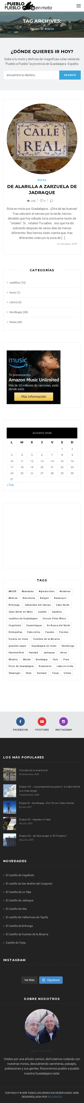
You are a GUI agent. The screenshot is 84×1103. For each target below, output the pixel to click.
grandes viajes (17, 646)
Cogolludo (15, 625)
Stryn (29, 673)
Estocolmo (33, 632)
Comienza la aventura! (33, 770)
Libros (13, 302)
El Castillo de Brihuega (19, 925)
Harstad (33, 652)
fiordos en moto (18, 639)
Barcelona (29, 598)
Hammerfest (16, 652)
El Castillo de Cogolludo (20, 875)
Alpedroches (46, 591)
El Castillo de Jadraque (19, 900)
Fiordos (63, 632)
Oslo (55, 659)
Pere (66, 659)
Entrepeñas (15, 632)
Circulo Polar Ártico (54, 618)
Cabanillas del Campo (38, 605)
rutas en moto (65, 666)
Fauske (49, 632)
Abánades (28, 591)
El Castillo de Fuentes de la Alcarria (27, 934)
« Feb (10, 485)
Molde (27, 659)
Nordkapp (15, 312)
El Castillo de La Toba (18, 892)
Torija (55, 673)
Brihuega (14, 605)
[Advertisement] (42, 538)
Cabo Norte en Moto (21, 611)
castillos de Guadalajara (23, 618)
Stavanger (14, 673)
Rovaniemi (45, 666)
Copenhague (34, 625)
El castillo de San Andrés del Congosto (29, 883)
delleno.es (55, 1096)
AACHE (13, 591)
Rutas (42, 180)
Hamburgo (68, 646)
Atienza (13, 598)
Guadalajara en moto (43, 646)
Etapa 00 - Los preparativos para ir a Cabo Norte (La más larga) (49, 788)
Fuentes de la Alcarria (46, 639)
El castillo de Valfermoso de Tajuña (27, 917)
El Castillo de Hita (16, 908)
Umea (67, 673)
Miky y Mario (42, 1051)
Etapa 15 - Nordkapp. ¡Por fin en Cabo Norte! (46, 803)
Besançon (60, 598)
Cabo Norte (62, 605)
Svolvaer (42, 673)
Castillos (57, 611)
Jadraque (49, 652)
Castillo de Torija (16, 942)
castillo (42, 611)
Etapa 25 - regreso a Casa (34, 819)
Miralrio (13, 659)
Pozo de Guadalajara (21, 666)
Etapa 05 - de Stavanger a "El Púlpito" (43, 835)
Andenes (65, 591)
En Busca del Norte (58, 625)
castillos (14, 282)
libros (63, 652)
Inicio (12, 292)
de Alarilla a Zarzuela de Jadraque (42, 189)
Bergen (44, 598)
